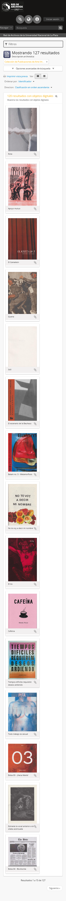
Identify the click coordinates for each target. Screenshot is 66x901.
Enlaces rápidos (37, 19)
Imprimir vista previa (17, 76)
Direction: (9, 87)
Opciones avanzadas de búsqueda (33, 68)
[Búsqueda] (60, 28)
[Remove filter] (47, 61)
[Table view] (44, 76)
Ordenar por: (10, 81)
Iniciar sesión (52, 19)
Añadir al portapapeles (35, 154)
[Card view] (38, 76)
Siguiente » (54, 888)
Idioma (28, 19)
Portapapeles (20, 19)
